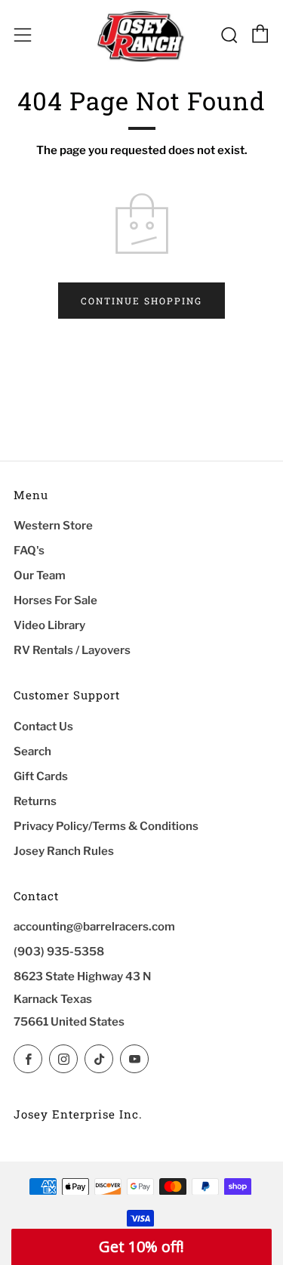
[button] (141, 1247)
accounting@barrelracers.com (94, 926)
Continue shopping (141, 301)
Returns (35, 801)
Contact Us (43, 726)
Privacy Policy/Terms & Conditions (106, 826)
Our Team (40, 575)
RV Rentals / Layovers (72, 650)
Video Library (49, 625)
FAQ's (29, 550)
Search (32, 751)
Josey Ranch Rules (64, 851)
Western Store (53, 525)
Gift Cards (41, 776)
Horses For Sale (55, 600)
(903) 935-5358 (59, 951)
